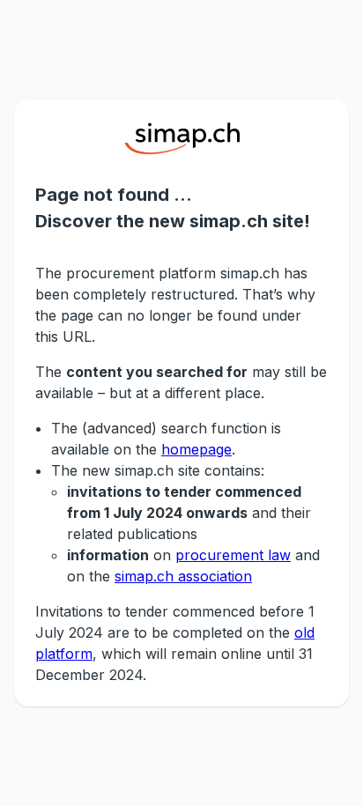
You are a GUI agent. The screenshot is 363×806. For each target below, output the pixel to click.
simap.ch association (183, 576)
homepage (196, 449)
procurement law (233, 555)
